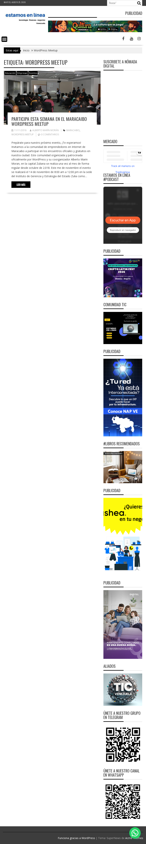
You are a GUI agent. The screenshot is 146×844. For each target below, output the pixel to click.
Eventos (33, 73)
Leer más (21, 184)
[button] (135, 833)
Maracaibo (73, 130)
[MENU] (4, 39)
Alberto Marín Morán (45, 130)
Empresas (22, 73)
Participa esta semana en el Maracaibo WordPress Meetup (49, 121)
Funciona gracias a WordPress (76, 838)
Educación (10, 73)
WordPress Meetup (22, 134)
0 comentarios (50, 134)
